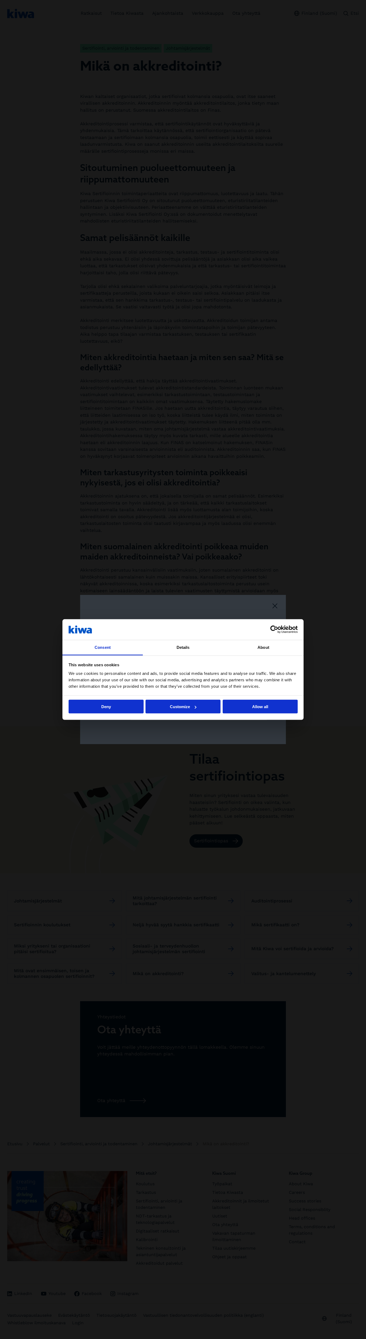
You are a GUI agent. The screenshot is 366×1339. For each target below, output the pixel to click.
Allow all (260, 706)
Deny (106, 706)
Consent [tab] (103, 647)
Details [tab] (183, 647)
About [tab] (263, 647)
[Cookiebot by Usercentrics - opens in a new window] (274, 629)
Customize (180, 706)
